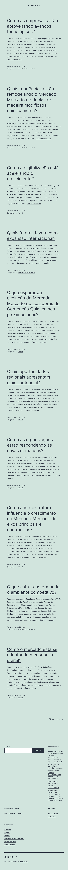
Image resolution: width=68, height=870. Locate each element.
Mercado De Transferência (26, 69)
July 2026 (52, 816)
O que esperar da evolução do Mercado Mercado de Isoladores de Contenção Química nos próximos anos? (33, 303)
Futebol (20, 213)
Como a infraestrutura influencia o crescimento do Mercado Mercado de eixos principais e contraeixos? (32, 518)
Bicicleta (7, 830)
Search (7, 746)
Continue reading (14, 59)
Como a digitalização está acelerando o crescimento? (33, 173)
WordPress (24, 861)
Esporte (20, 352)
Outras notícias (10, 842)
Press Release (9, 845)
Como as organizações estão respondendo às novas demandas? (30, 445)
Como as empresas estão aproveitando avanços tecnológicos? (32, 26)
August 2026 (53, 813)
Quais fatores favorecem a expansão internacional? (53, 784)
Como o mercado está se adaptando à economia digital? (32, 655)
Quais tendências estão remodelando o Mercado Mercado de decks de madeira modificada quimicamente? (31, 99)
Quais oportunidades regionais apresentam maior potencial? (28, 377)
